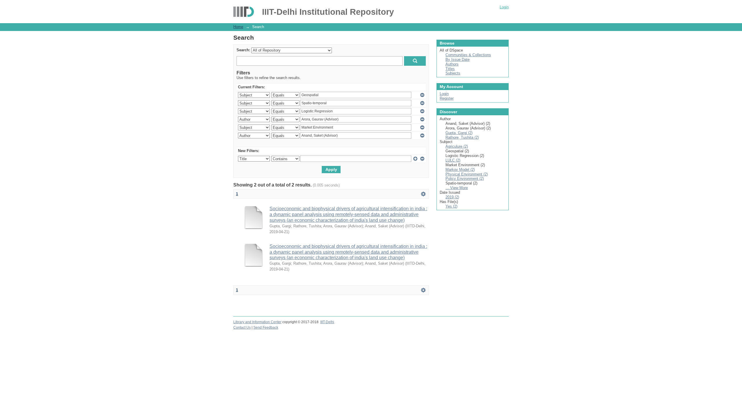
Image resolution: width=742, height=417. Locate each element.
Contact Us (242, 327)
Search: (243, 50)
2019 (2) (452, 197)
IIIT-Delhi (327, 322)
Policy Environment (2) (464, 178)
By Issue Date (457, 59)
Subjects (452, 73)
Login (504, 7)
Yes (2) (451, 206)
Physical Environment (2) (466, 174)
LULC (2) (452, 160)
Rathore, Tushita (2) (462, 137)
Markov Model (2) (460, 169)
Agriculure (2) (456, 146)
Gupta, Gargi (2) (458, 133)
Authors (452, 64)
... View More (456, 188)
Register (447, 98)
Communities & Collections (468, 55)
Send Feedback (265, 327)
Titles (450, 69)
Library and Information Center (257, 322)
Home (238, 27)
